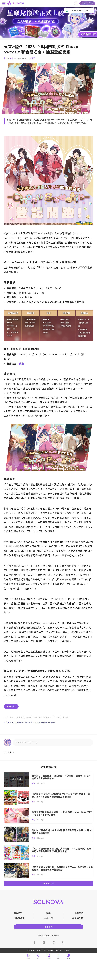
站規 (48, 912)
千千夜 (57, 717)
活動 (12, 58)
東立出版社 (9, 717)
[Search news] (76, 3)
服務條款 (79, 912)
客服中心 (48, 927)
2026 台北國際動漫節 (42, 717)
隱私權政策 (19, 918)
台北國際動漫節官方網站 (45, 722)
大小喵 (28, 717)
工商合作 (48, 918)
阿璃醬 (32, 58)
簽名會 (19, 717)
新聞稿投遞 (77, 918)
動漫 (6, 58)
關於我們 (18, 912)
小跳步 (65, 717)
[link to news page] (48, 779)
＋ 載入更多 (48, 883)
